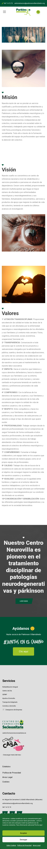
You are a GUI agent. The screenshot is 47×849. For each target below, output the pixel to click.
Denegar (23, 840)
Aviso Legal (36, 845)
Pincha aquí (38, 825)
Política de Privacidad (24, 845)
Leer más (24, 601)
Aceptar (23, 833)
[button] (23, 651)
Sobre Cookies (11, 845)
